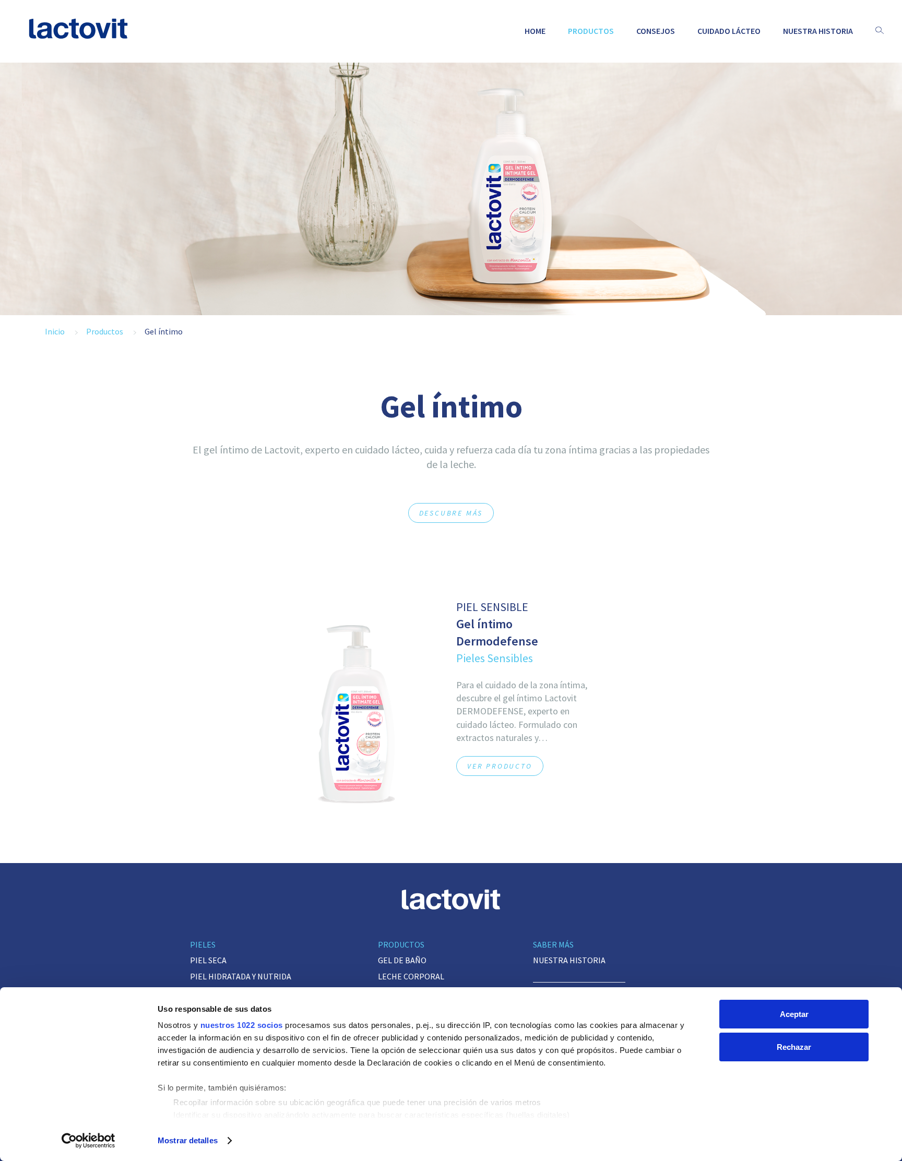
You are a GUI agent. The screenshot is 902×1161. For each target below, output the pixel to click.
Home (535, 31)
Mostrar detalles (188, 1140)
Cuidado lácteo (729, 31)
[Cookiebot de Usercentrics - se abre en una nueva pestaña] (88, 1140)
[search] (879, 31)
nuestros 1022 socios (241, 1025)
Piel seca (208, 960)
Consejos (655, 31)
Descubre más (451, 513)
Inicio (55, 331)
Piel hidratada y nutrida (240, 976)
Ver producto (499, 766)
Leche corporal (411, 976)
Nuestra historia (818, 31)
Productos (591, 31)
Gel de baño (402, 960)
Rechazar (794, 1047)
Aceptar (794, 1014)
